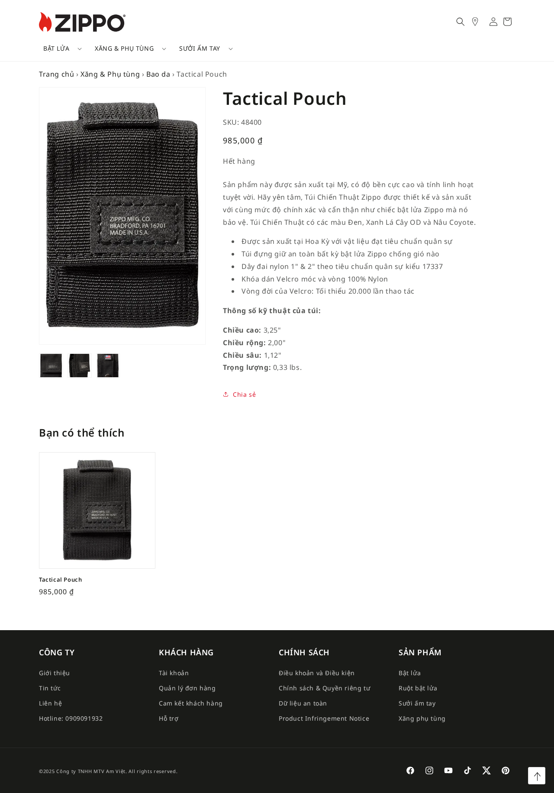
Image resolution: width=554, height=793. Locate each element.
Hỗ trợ (169, 718)
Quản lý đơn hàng (187, 688)
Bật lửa (56, 48)
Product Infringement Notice (324, 718)
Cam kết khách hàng (191, 703)
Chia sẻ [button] (244, 394)
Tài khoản (174, 673)
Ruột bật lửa (418, 688)
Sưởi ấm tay (199, 48)
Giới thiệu (54, 673)
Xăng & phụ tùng (124, 48)
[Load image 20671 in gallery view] (80, 365)
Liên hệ (50, 703)
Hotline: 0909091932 (71, 718)
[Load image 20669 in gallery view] (108, 365)
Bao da (158, 74)
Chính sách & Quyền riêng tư (324, 688)
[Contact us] (479, 21)
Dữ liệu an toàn (303, 703)
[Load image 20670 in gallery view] (51, 365)
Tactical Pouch (60, 579)
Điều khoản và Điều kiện (317, 673)
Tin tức (50, 688)
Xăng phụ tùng (422, 718)
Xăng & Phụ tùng (110, 74)
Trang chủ (56, 74)
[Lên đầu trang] (536, 775)
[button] (59, 48)
